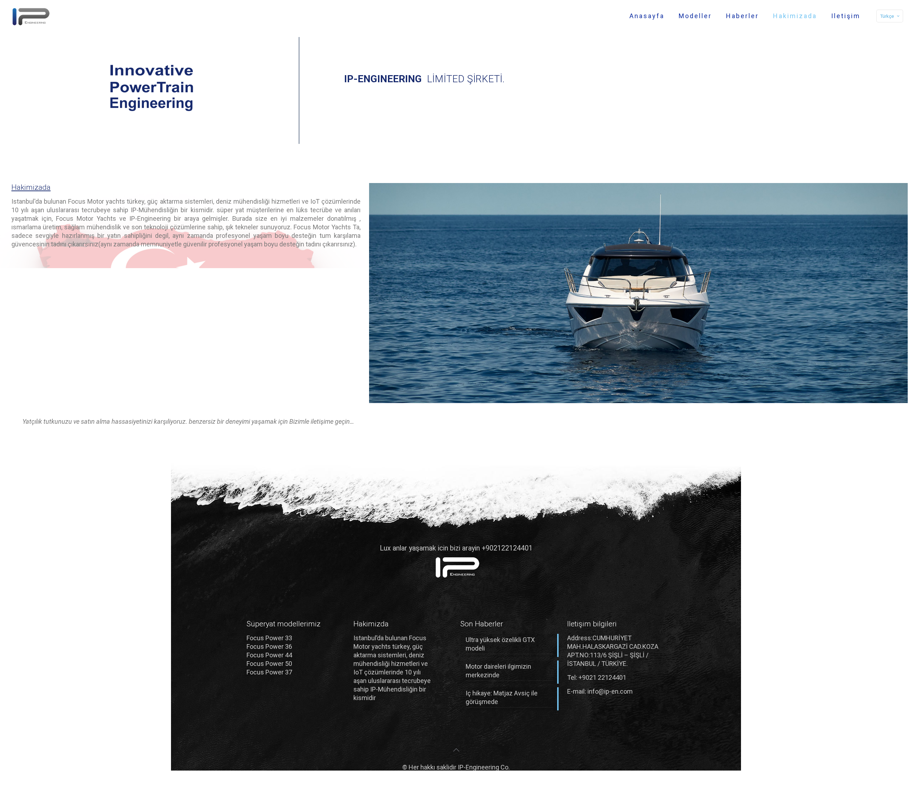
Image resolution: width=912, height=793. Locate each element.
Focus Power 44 (269, 655)
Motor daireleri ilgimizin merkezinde (498, 671)
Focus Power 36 (269, 646)
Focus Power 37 (269, 672)
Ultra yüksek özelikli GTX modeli (500, 644)
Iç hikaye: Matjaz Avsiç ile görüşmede (502, 697)
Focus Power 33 (269, 638)
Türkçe (887, 16)
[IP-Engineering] (29, 16)
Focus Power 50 (269, 663)
